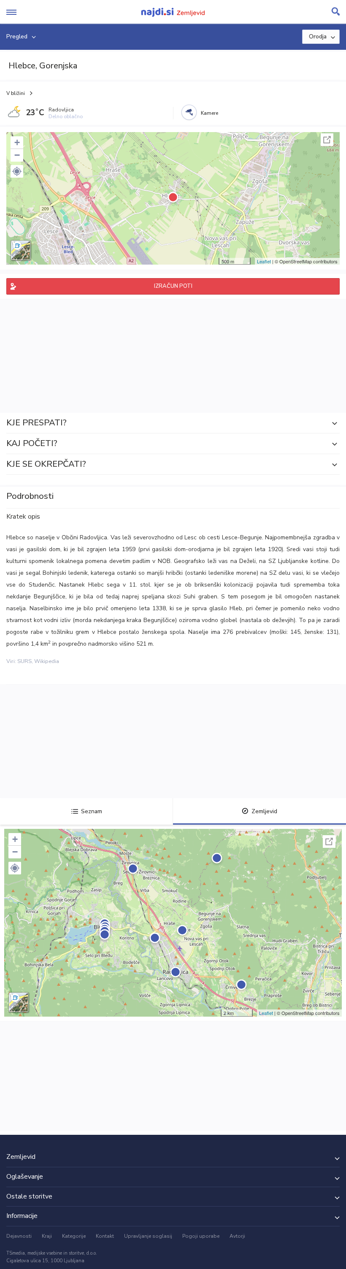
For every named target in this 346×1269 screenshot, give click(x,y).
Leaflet (264, 261)
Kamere (209, 113)
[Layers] (20, 250)
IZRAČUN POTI (173, 286)
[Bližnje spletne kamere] (189, 112)
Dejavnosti (19, 1236)
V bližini (15, 93)
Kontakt (105, 1236)
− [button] (17, 155)
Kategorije (74, 1236)
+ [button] (17, 142)
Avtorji (237, 1236)
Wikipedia (46, 661)
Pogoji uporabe (200, 1236)
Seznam (91, 811)
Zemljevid (264, 811)
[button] (17, 171)
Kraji (47, 1236)
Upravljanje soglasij (148, 1236)
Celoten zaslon (327, 139)
